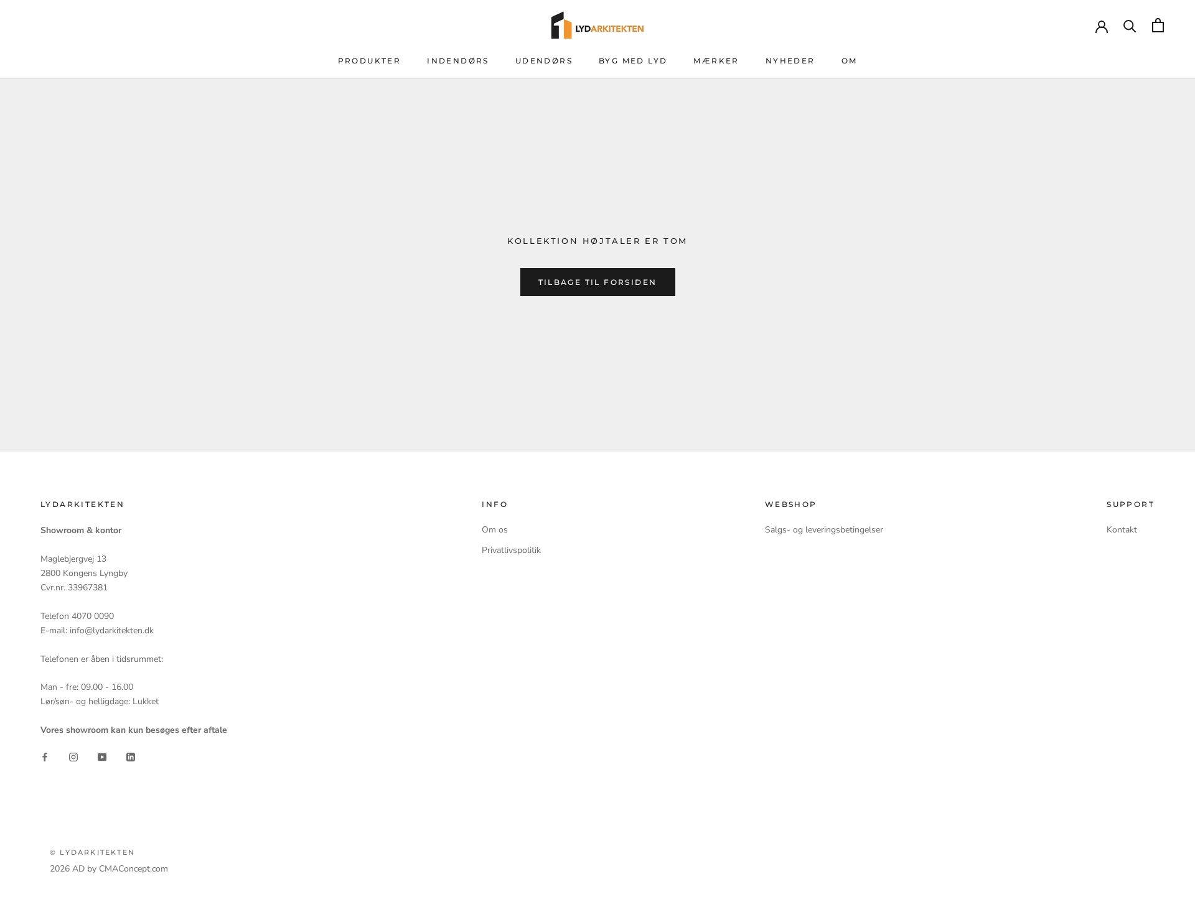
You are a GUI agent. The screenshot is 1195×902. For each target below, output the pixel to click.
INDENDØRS (458, 60)
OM (849, 60)
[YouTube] (102, 757)
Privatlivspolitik (511, 550)
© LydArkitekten (92, 852)
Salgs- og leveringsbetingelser (824, 530)
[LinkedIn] (130, 757)
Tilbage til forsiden (597, 282)
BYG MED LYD (633, 60)
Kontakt (1122, 530)
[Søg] (1129, 25)
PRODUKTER (369, 60)
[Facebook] (44, 757)
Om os (495, 530)
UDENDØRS (544, 60)
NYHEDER (790, 60)
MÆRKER (716, 60)
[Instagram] (73, 757)
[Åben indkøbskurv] (1158, 25)
